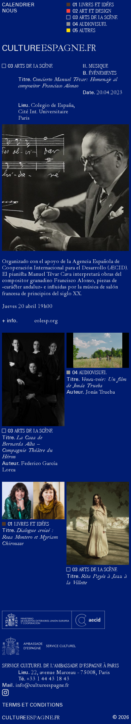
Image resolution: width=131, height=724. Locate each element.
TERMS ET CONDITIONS (32, 705)
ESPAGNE (49, 49)
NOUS (9, 11)
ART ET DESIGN (95, 11)
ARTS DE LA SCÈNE (98, 18)
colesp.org (46, 321)
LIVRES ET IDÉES (96, 5)
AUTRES (87, 31)
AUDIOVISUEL (93, 24)
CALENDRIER (18, 5)
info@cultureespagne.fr (42, 685)
